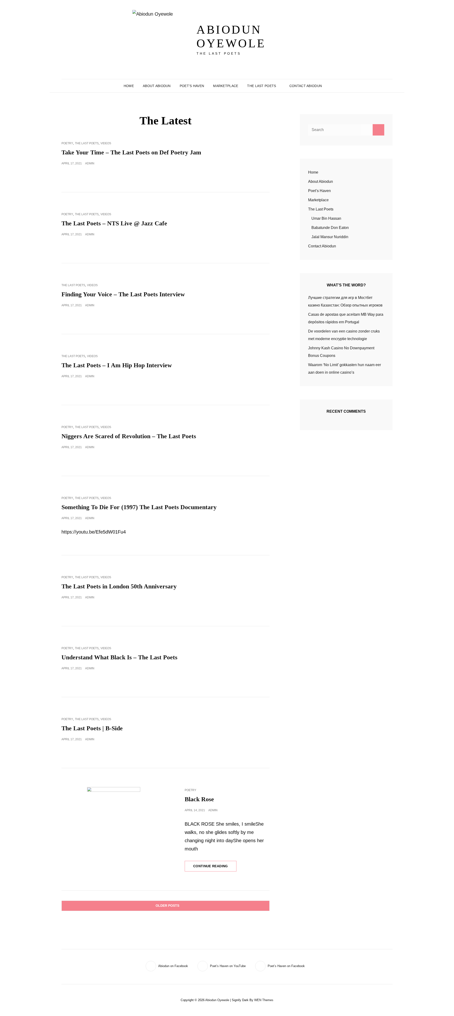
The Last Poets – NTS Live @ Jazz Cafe (114, 223)
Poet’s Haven (192, 86)
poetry (67, 143)
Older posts (167, 905)
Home (129, 86)
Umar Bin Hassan (326, 218)
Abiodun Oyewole (231, 36)
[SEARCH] (329, 85)
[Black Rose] (113, 813)
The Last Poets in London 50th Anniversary (119, 586)
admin (89, 163)
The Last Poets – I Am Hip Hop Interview (116, 365)
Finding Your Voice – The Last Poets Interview (123, 294)
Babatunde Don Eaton (330, 228)
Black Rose (199, 799)
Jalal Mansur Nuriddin (329, 237)
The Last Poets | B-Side (92, 728)
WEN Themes (263, 1000)
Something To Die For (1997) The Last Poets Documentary (139, 507)
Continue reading (214, 867)
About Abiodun (157, 86)
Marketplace (225, 86)
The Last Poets (261, 86)
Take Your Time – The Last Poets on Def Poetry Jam (131, 152)
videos (105, 143)
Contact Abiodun (305, 86)
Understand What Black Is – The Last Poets (119, 657)
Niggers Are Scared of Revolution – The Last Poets (128, 436)
